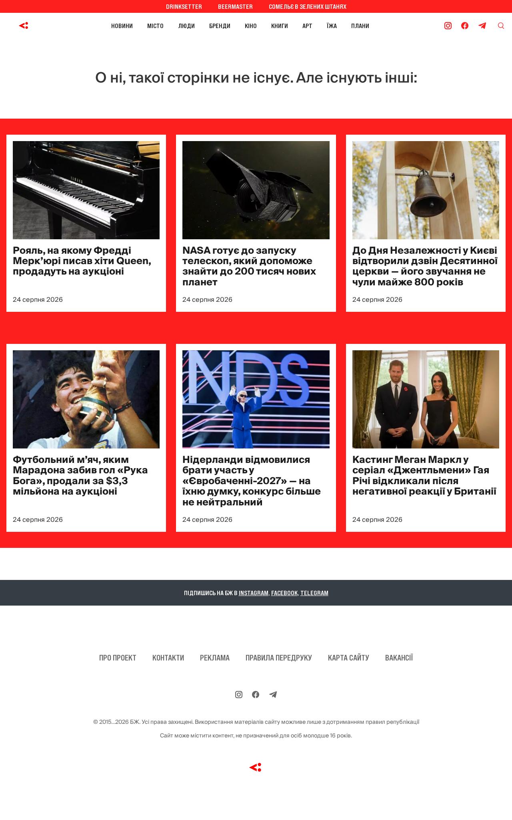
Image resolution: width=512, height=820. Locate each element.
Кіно (251, 25)
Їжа (332, 25)
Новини (122, 25)
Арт (307, 25)
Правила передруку (279, 657)
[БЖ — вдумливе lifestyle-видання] (25, 25)
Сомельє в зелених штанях (307, 6)
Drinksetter (184, 6)
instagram (253, 592)
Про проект (117, 657)
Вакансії (399, 657)
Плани (360, 25)
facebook (284, 592)
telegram (314, 592)
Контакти (168, 657)
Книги (279, 25)
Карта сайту (348, 657)
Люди (186, 25)
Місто (155, 25)
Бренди (219, 25)
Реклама (215, 657)
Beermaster (235, 6)
